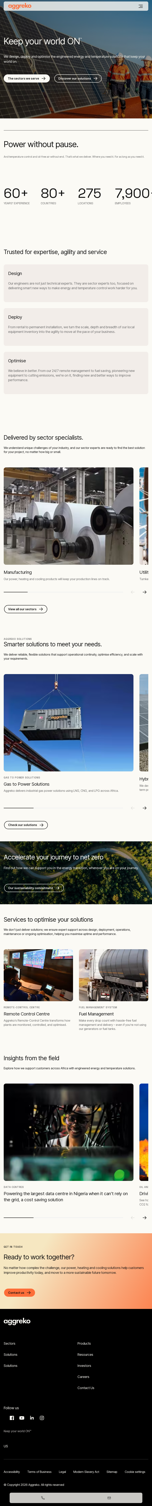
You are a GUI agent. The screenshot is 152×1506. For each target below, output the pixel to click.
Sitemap (112, 1472)
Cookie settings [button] (135, 1472)
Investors (84, 1366)
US (6, 1446)
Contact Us (85, 1388)
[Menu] (141, 6)
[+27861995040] (43, 1498)
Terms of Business (39, 1472)
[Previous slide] (132, 592)
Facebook (11, 1418)
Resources (85, 1354)
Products (84, 1343)
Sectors (9, 1343)
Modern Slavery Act (86, 1472)
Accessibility (12, 1472)
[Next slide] (144, 592)
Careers (83, 1377)
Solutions (10, 1354)
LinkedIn (31, 1418)
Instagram (41, 1418)
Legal (62, 1472)
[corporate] (19, 6)
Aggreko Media (21, 1418)
